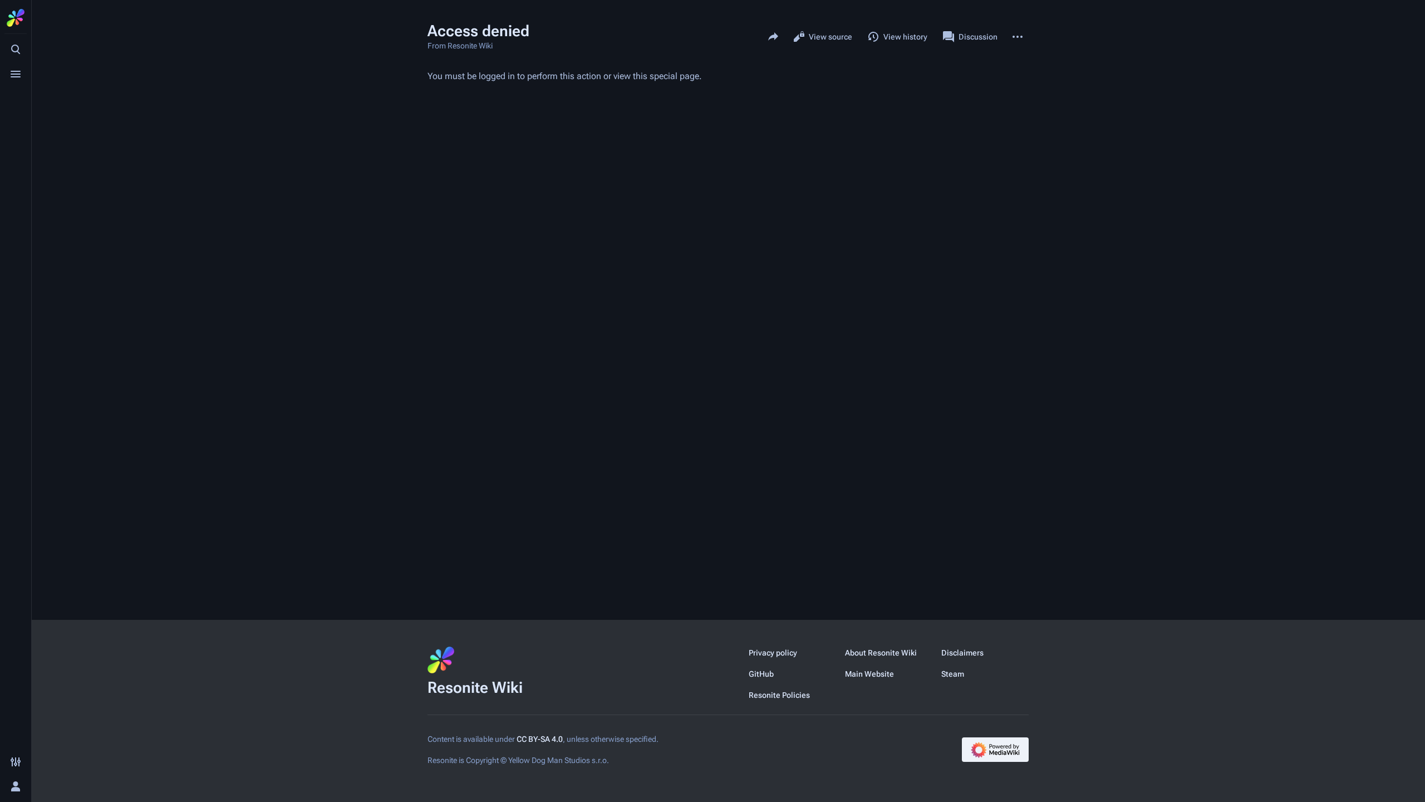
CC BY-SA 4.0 (540, 739)
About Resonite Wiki (881, 652)
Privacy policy (773, 652)
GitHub (761, 673)
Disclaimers (962, 652)
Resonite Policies (779, 695)
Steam (952, 673)
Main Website (869, 673)
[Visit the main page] (15, 18)
